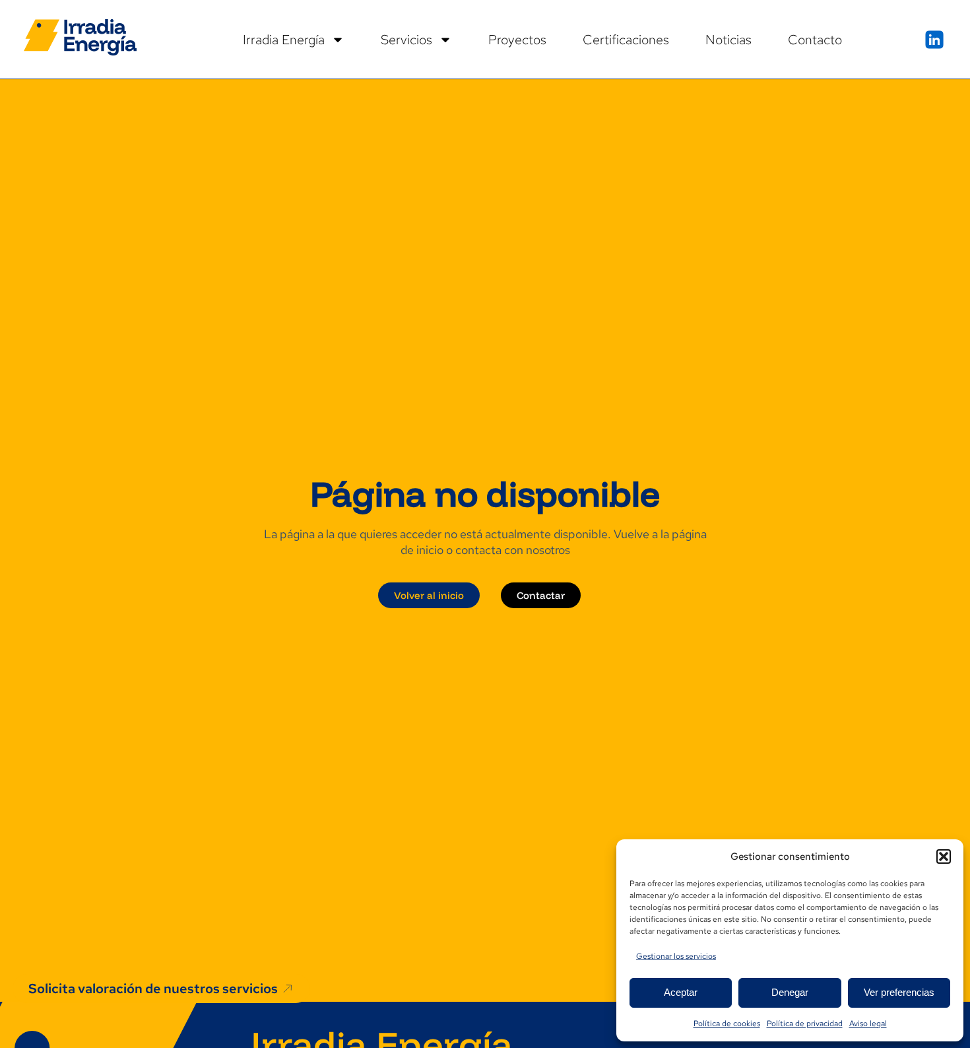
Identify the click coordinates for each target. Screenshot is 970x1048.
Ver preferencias (899, 992)
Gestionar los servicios (676, 956)
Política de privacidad (805, 1023)
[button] (943, 856)
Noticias (728, 39)
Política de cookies (727, 1023)
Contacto (815, 39)
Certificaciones (626, 39)
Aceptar (680, 992)
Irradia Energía (284, 39)
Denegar (789, 992)
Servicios (406, 39)
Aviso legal (868, 1023)
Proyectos (517, 39)
